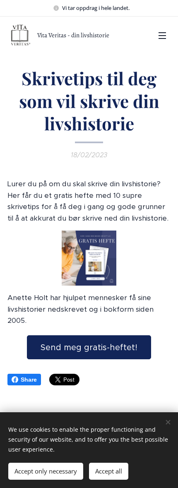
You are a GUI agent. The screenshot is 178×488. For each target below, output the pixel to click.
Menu (162, 35)
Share (29, 379)
